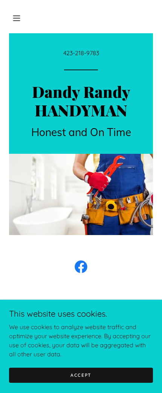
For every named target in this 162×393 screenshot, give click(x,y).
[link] (81, 114)
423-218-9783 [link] (81, 53)
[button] (16, 18)
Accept (81, 375)
